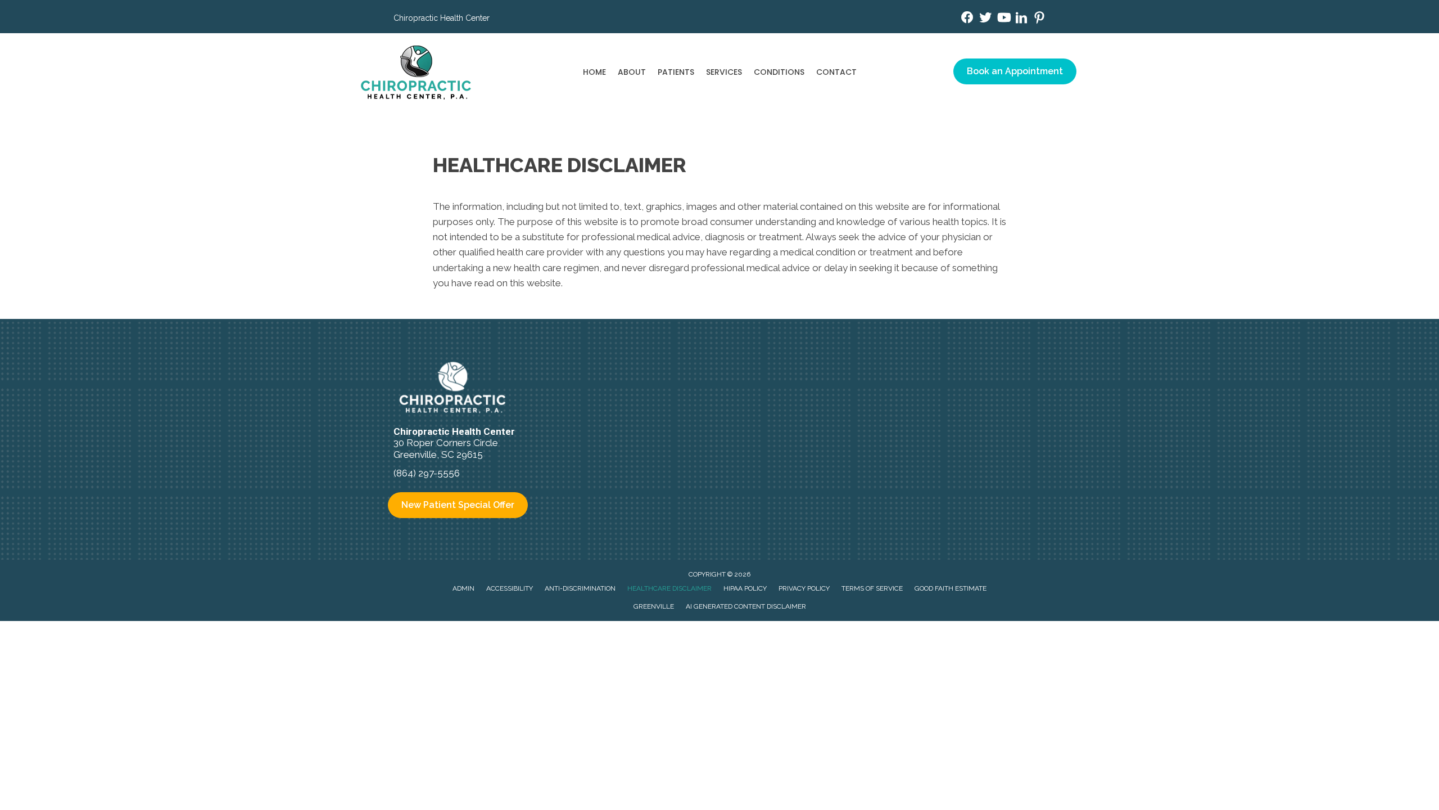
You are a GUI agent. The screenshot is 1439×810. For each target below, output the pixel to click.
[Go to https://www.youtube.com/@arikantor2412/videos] (1003, 18)
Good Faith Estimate (951, 588)
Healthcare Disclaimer (669, 588)
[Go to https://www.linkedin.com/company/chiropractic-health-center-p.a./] (1021, 19)
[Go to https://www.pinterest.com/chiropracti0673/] (1039, 19)
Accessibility (509, 588)
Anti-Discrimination (580, 588)
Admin (463, 588)
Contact (836, 72)
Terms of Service (872, 588)
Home (594, 72)
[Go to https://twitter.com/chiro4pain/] (985, 18)
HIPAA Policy (745, 588)
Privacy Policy (804, 588)
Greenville (653, 606)
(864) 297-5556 (426, 473)
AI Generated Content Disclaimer (746, 606)
